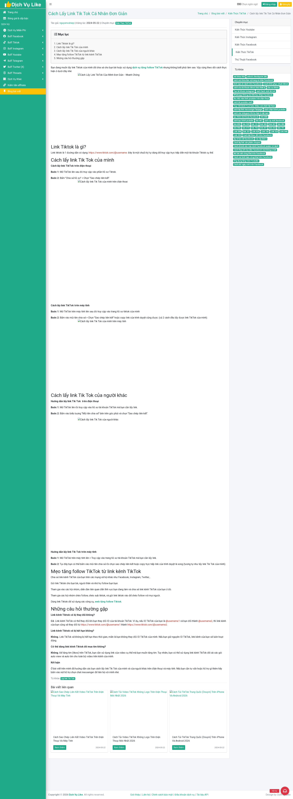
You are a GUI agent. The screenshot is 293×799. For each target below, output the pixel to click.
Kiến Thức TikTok (237, 13)
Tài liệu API (202, 794)
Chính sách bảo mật (162, 794)
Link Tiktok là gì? (65, 43)
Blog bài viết (217, 13)
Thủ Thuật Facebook (246, 59)
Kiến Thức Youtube (245, 29)
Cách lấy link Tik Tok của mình (72, 47)
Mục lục (63, 34)
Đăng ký (286, 4)
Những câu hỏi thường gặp (70, 58)
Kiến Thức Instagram (246, 37)
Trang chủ (203, 13)
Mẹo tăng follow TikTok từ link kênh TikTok (79, 54)
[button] (50, 4)
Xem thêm (60, 747)
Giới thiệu (135, 794)
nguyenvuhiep (67, 23)
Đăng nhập (270, 4)
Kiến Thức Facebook (246, 44)
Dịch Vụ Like (76, 794)
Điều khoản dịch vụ (185, 794)
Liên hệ (146, 794)
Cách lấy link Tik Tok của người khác (75, 50)
